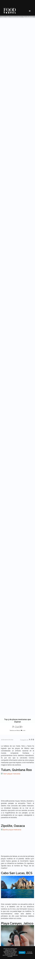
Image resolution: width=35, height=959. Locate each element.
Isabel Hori (19, 727)
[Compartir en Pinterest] (33, 740)
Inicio (3, 17)
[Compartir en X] (30, 740)
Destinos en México (16, 17)
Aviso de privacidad (29, 952)
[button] (30, 11)
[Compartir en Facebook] (31, 740)
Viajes (7, 17)
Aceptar (22, 952)
